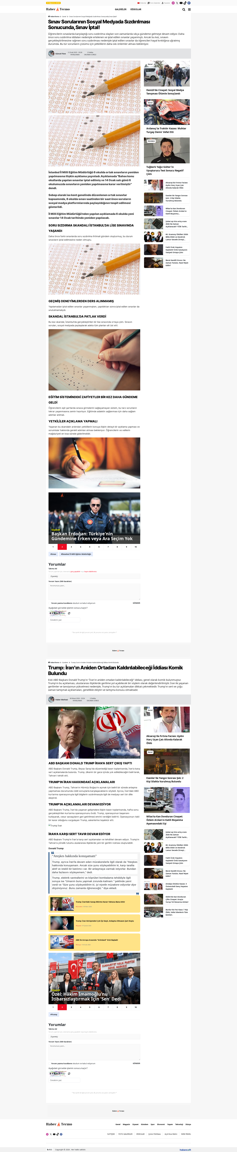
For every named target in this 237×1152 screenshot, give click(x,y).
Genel (64, 16)
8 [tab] (117, 547)
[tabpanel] (94, 518)
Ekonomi (161, 1124)
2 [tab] (62, 547)
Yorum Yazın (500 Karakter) (60, 581)
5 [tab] (89, 547)
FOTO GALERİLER (125, 1134)
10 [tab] (136, 547)
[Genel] (167, 73)
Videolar (143, 3)
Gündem (65, 662)
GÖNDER (136, 603)
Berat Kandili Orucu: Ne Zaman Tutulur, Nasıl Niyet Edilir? (177, 263)
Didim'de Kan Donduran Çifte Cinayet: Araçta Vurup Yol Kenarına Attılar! (177, 899)
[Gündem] (167, 150)
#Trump (53, 1014)
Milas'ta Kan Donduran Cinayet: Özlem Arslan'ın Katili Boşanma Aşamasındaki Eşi (176, 211)
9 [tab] (126, 547)
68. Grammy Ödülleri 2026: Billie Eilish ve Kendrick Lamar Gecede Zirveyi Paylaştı (177, 237)
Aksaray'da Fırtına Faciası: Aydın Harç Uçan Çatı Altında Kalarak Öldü (177, 185)
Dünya (188, 1124)
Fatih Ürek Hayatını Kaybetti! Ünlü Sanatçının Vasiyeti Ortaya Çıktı (176, 250)
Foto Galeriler (155, 3)
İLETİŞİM (111, 1134)
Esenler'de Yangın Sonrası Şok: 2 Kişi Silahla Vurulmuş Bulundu (177, 198)
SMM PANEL (186, 1134)
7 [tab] (108, 547)
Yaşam (170, 1124)
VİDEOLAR (135, 9)
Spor (153, 1124)
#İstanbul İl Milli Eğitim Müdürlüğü (76, 554)
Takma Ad (53, 568)
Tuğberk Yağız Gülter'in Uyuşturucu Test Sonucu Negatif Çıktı (164, 170)
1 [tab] (53, 547)
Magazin (126, 1124)
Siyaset (135, 1124)
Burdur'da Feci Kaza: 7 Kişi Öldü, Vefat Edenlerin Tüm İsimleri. (177, 912)
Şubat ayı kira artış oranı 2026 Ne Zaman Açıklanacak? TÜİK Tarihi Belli (176, 224)
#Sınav (53, 554)
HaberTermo (55, 16)
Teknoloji (179, 1124)
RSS (50, 1149)
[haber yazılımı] (185, 1149)
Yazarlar (167, 3)
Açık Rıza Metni (171, 1134)
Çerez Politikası (154, 1134)
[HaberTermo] (59, 1124)
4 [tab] (80, 547)
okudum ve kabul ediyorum (73, 603)
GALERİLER (120, 9)
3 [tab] (71, 547)
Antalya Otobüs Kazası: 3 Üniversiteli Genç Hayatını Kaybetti (177, 886)
